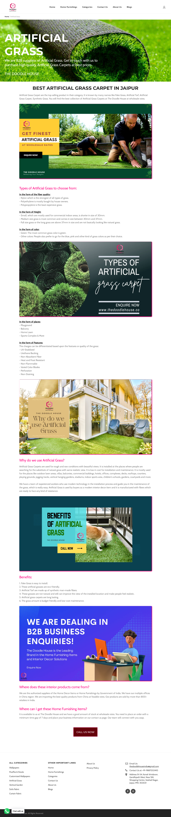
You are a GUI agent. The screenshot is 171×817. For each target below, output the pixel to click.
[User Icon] (164, 7)
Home (7, 17)
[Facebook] (127, 791)
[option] (57, 51)
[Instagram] (133, 791)
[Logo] (12, 7)
